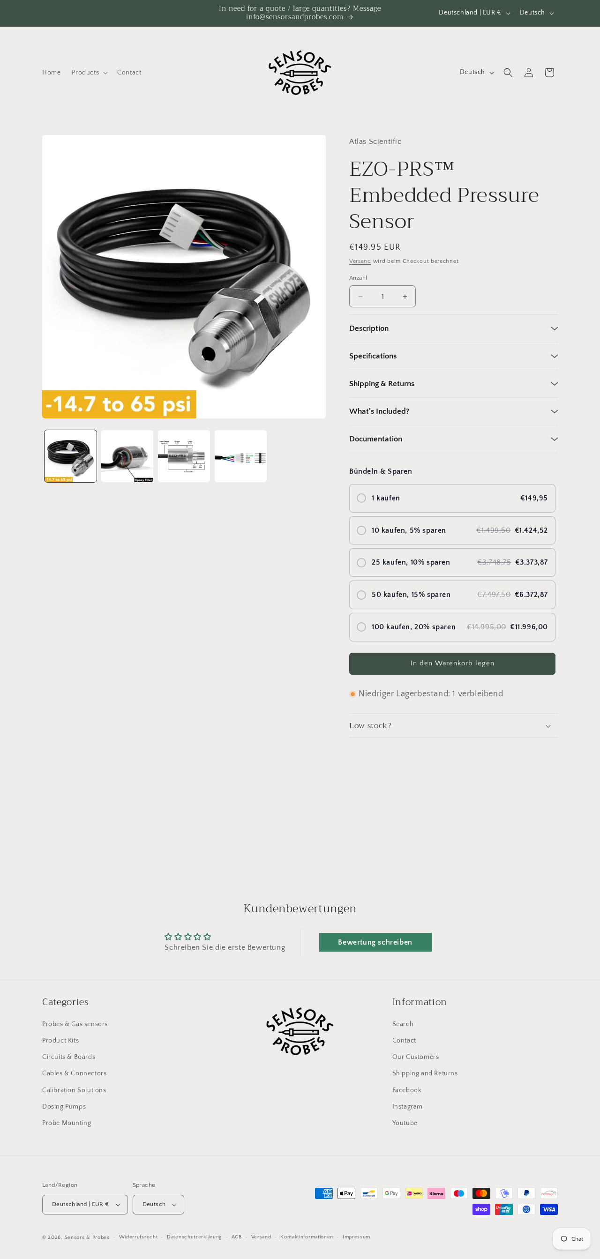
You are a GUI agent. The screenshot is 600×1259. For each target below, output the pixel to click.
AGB (237, 1237)
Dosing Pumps (64, 1106)
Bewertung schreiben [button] (375, 942)
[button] (89, 72)
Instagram (407, 1106)
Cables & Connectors (74, 1074)
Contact (404, 1040)
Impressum (356, 1237)
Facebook (407, 1090)
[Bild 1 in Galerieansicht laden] (71, 456)
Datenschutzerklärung (194, 1237)
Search (403, 1024)
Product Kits (60, 1040)
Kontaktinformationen (306, 1237)
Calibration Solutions (74, 1090)
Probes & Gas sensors (75, 1024)
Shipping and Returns (425, 1074)
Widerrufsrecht (138, 1237)
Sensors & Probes (87, 1237)
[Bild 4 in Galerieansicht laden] (241, 456)
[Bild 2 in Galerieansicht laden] (127, 456)
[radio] (452, 498)
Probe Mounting (66, 1123)
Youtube (405, 1123)
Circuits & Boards (68, 1057)
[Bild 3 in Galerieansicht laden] (184, 456)
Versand (360, 261)
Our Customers (415, 1057)
